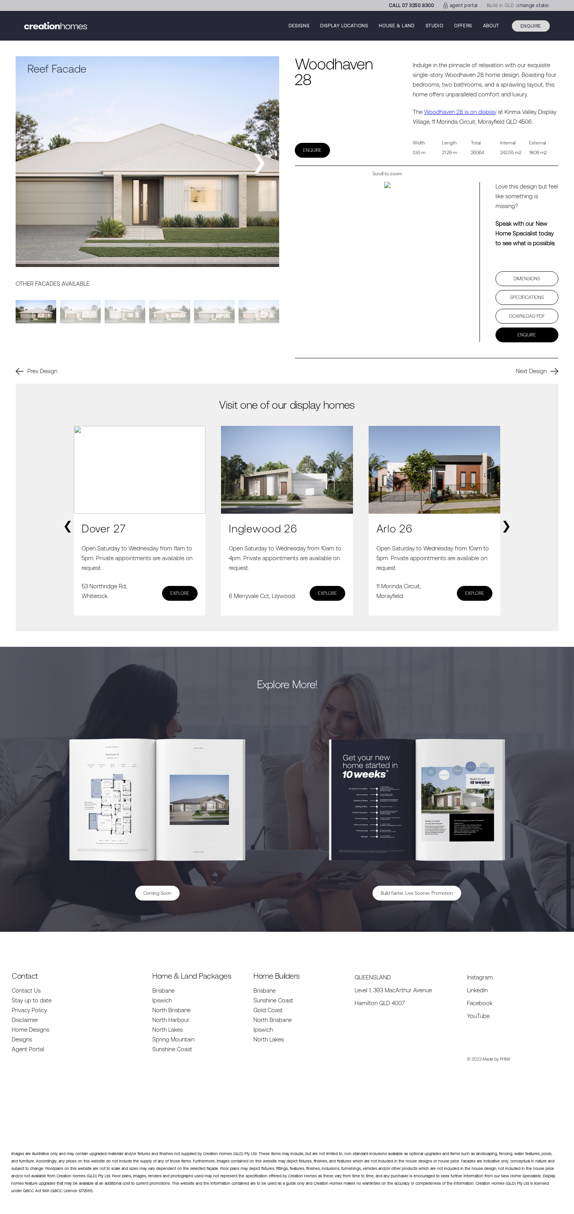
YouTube (478, 1016)
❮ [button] (68, 525)
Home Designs (30, 1029)
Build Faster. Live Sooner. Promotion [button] (417, 893)
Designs (299, 25)
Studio (435, 25)
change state (532, 5)
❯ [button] (259, 161)
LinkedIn (477, 990)
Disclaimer (25, 1019)
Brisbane (163, 990)
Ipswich (162, 1000)
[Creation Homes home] (55, 26)
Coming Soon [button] (157, 893)
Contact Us (26, 990)
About (491, 25)
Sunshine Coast (172, 1049)
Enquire (531, 26)
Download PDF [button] (527, 316)
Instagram (480, 977)
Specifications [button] (527, 297)
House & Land (396, 25)
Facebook (479, 1003)
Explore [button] (179, 593)
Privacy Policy (29, 1010)
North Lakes (167, 1029)
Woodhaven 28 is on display (460, 112)
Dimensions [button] (526, 278)
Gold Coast (268, 1010)
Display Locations (344, 25)
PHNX (505, 1059)
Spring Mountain (173, 1039)
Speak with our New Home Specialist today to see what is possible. (525, 233)
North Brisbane (171, 1010)
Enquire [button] (312, 150)
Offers (463, 25)
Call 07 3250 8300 (411, 5)
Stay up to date (32, 1000)
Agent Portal (28, 1049)
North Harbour (170, 1019)
